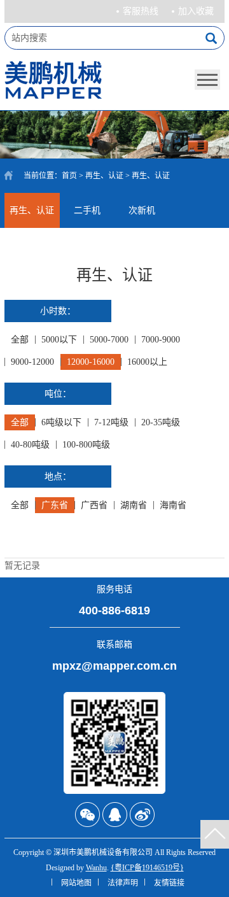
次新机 (141, 210)
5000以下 (59, 339)
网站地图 (76, 883)
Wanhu (96, 867)
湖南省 (133, 505)
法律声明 (123, 883)
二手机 (87, 210)
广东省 (54, 505)
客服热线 (140, 11)
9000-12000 (32, 362)
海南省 (173, 505)
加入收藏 (196, 11)
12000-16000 (90, 362)
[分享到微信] (87, 814)
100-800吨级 (86, 444)
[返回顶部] (214, 834)
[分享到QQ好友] (114, 814)
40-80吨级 (30, 444)
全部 (20, 339)
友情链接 (169, 883)
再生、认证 (104, 175)
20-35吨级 (160, 422)
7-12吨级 (111, 422)
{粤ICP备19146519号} (147, 867)
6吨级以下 (61, 422)
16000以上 (147, 362)
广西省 (94, 505)
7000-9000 (160, 339)
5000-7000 (109, 339)
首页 (69, 175)
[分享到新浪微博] (142, 814)
